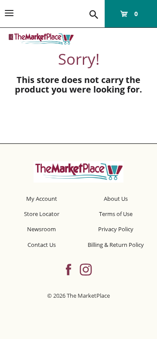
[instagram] (86, 268)
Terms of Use (116, 214)
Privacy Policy (115, 229)
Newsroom (41, 229)
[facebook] (68, 268)
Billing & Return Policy (116, 245)
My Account (41, 199)
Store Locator (41, 214)
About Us (116, 199)
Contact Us (41, 245)
